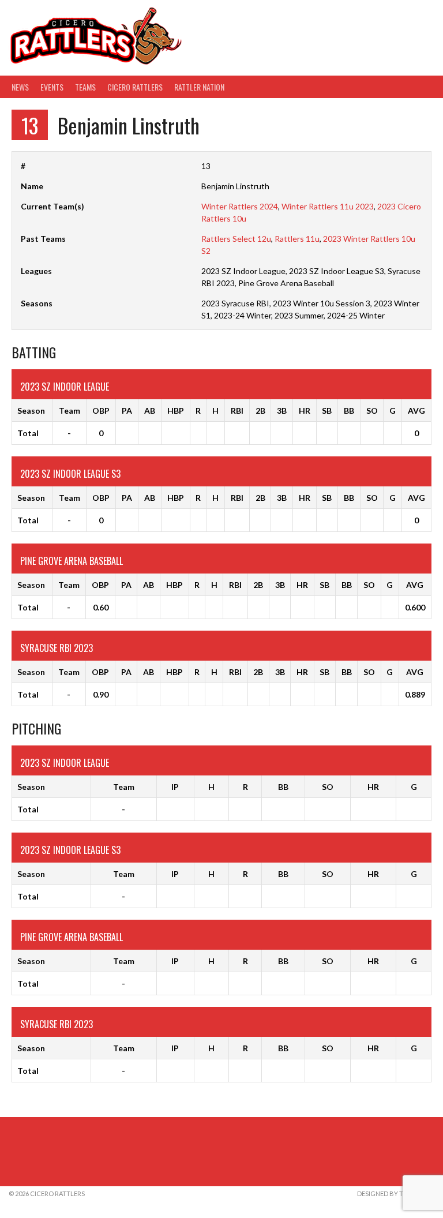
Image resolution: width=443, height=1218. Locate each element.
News (20, 87)
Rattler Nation (199, 87)
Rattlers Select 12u (236, 238)
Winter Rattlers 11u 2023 (327, 206)
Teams (85, 87)
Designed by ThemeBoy (395, 1193)
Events (51, 87)
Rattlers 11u (297, 238)
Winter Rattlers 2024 (239, 206)
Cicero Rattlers (135, 87)
